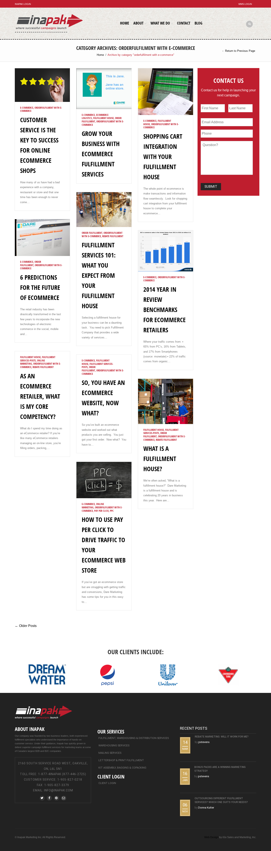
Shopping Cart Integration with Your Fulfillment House (162, 156)
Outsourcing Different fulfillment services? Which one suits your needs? (221, 800)
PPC (112, 511)
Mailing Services (109, 752)
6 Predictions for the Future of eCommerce (40, 287)
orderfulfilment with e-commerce (41, 109)
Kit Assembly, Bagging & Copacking (122, 767)
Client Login (107, 783)
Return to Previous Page (240, 50)
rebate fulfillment (112, 236)
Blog (198, 23)
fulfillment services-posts (97, 365)
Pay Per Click (101, 511)
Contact (183, 23)
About (138, 23)
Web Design (211, 837)
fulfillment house (103, 118)
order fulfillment (92, 233)
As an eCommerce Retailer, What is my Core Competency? (40, 396)
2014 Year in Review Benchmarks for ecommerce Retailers (164, 309)
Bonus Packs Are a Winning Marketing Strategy (220, 769)
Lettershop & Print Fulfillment (121, 760)
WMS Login (245, 4)
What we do (160, 23)
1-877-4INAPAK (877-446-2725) (62, 774)
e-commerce (26, 107)
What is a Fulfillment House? (159, 458)
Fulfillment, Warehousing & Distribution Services (133, 738)
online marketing (93, 505)
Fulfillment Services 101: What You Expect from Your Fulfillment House (99, 275)
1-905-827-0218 (69, 779)
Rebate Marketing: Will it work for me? (222, 736)
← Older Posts (26, 626)
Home (124, 23)
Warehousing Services (113, 745)
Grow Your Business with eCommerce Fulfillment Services (101, 153)
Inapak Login (23, 4)
